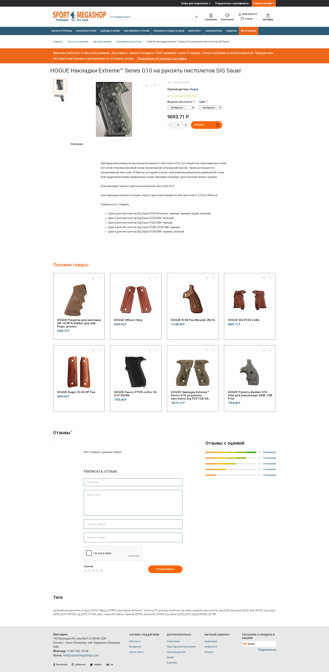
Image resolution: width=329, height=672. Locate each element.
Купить (199, 125)
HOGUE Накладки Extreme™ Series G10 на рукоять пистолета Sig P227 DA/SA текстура (190, 395)
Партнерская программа (181, 646)
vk (112, 664)
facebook (61, 664)
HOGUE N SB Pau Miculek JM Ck (193, 320)
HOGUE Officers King (128, 320)
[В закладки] (155, 85)
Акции (170, 657)
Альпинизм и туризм (136, 31)
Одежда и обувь (110, 31)
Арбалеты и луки (86, 31)
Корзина (268, 19)
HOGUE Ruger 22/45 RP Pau (76, 392)
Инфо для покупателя (194, 3)
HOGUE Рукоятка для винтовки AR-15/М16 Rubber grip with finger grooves (79, 323)
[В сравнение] (146, 85)
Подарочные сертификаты (232, 3)
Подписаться (267, 649)
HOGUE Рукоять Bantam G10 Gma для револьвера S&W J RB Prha (250, 395)
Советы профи (263, 3)
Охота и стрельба (61, 31)
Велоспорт (194, 31)
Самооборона (213, 31)
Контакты (135, 641)
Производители (176, 652)
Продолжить (165, 569)
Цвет (202, 101)
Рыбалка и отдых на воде (168, 31)
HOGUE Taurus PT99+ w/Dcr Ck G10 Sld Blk (135, 394)
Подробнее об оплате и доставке (162, 58)
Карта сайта (136, 652)
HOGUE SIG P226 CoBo (243, 320)
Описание (76, 144)
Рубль (249, 19)
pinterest (80, 664)
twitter (98, 664)
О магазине (173, 641)
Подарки (231, 31)
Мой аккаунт (249, 14)
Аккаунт (209, 652)
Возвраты (135, 646)
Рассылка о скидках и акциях (258, 636)
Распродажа (248, 31)
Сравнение (210, 641)
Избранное (210, 646)
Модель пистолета (179, 101)
